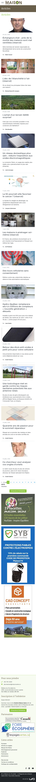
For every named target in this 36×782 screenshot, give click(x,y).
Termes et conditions (7, 762)
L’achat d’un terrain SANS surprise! (16, 116)
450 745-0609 (8, 682)
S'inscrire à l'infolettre (18, 491)
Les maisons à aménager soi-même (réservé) (17, 233)
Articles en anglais (6, 745)
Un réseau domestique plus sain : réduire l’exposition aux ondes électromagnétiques (17, 155)
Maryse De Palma (6, 747)
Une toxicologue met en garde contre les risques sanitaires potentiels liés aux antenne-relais (17, 387)
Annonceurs (4, 756)
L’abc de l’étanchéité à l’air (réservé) (16, 79)
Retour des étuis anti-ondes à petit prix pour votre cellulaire (18, 348)
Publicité (4, 752)
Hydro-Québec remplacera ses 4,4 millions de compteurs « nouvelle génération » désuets (18, 307)
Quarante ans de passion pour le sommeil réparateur (18, 427)
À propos (4, 743)
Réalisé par (25, 779)
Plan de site (4, 760)
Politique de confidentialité (9, 764)
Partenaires (4, 754)
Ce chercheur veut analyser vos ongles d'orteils (17, 463)
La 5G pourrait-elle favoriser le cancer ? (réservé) (17, 195)
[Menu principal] (2, 2)
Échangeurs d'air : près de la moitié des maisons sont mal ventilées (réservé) (17, 40)
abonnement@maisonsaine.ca (12, 684)
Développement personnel (9, 750)
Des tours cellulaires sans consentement (15, 271)
